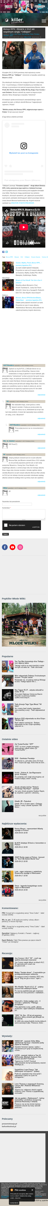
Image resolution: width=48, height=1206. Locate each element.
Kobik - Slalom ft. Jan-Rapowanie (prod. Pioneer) (28, 773)
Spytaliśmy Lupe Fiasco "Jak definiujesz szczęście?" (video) (27, 1070)
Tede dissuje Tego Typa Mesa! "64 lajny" (28, 705)
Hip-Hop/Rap (25, 34)
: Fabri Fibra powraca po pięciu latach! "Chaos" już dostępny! (21, 941)
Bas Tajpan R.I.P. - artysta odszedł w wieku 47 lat (29, 691)
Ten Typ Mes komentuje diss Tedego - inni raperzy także (30, 662)
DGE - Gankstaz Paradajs (25, 758)
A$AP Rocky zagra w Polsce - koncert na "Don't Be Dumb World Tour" (29, 858)
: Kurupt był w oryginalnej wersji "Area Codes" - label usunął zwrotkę (23, 914)
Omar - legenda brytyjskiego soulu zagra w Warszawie (28, 886)
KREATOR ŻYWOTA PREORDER (22, 203)
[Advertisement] (24, 337)
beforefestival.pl (9, 1126)
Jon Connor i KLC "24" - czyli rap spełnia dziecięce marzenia (28, 959)
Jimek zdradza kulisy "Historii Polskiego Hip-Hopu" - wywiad (27, 788)
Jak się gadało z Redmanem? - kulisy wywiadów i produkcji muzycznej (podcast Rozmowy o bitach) (29, 1100)
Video (11, 35)
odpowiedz (41, 395)
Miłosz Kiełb (27, 37)
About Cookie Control (11, 1190)
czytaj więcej (14, 1203)
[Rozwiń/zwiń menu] (44, 21)
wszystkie (42, 816)
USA (15, 34)
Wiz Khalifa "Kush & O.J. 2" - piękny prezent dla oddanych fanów (29, 987)
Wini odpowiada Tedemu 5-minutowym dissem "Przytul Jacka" (30, 676)
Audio (19, 34)
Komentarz (6, 508)
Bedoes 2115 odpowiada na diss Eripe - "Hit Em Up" (30, 719)
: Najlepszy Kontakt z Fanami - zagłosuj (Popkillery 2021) (20, 934)
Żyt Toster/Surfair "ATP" (24, 744)
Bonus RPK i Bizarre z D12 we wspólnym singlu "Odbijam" (19, 30)
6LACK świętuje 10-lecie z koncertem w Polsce (30, 844)
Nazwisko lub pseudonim (11, 501)
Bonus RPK (9, 257)
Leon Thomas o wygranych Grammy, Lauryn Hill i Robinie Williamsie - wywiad (29, 1085)
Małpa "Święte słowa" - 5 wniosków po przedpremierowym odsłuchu (30, 973)
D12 (22, 257)
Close (32, 1190)
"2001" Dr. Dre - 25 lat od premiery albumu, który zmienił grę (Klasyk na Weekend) (29, 1017)
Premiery (36, 34)
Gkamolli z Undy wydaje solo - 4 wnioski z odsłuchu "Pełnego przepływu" (27, 1002)
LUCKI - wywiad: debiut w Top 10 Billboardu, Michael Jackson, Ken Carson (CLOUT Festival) (28, 1057)
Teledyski (6, 35)
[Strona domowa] (13, 21)
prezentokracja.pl (9, 1124)
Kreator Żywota (35, 257)
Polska (12, 34)
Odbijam (27, 257)
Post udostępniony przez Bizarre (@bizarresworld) (24, 180)
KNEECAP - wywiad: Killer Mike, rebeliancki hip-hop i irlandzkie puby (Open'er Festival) (29, 1042)
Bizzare (17, 257)
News (31, 34)
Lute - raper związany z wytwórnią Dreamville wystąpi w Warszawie (28, 872)
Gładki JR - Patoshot (23, 801)
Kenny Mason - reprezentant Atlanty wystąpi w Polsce (29, 829)
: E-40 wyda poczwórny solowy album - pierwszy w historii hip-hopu (21, 920)
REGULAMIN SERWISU (8, 1196)
